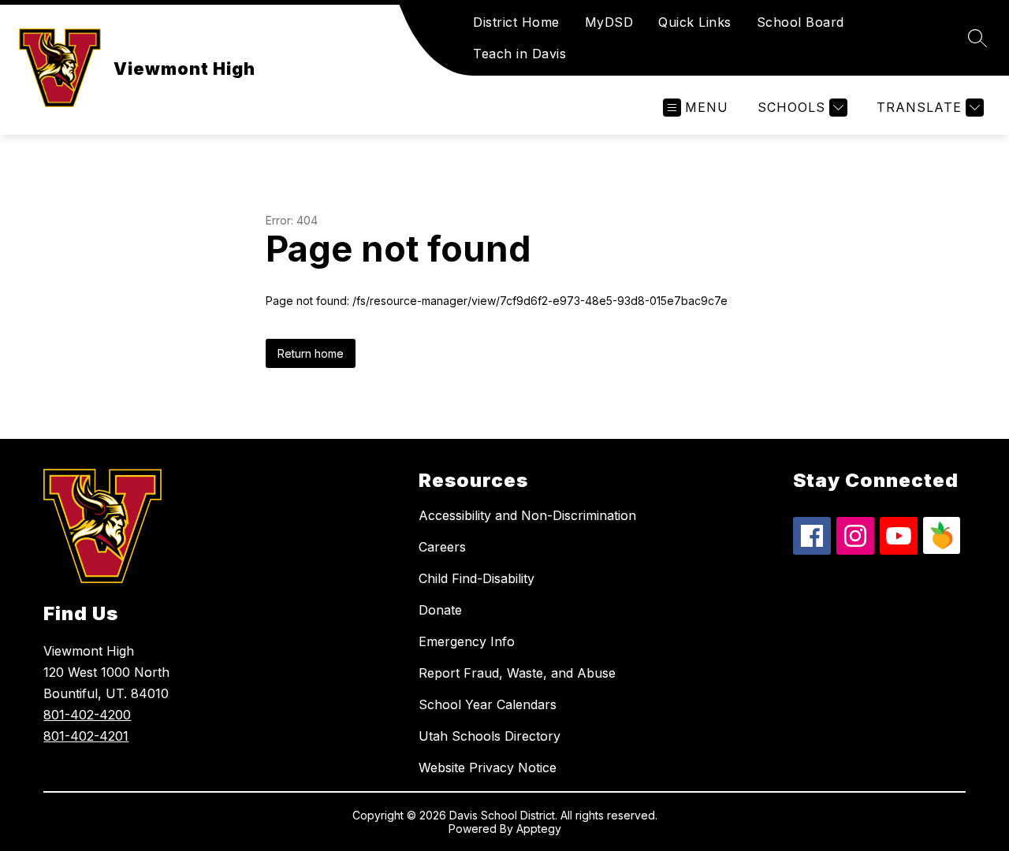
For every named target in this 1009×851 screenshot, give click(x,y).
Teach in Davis (519, 53)
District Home (516, 22)
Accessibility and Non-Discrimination (527, 515)
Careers (442, 547)
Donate (440, 610)
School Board (800, 22)
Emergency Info (467, 641)
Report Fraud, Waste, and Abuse (517, 673)
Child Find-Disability (476, 578)
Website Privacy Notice (488, 767)
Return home (310, 353)
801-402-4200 (87, 715)
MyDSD (609, 22)
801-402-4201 (85, 736)
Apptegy (538, 828)
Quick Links (695, 22)
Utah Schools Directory (489, 736)
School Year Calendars (488, 704)
